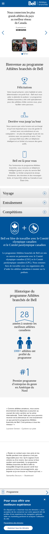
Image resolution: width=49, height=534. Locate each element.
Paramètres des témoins (13, 523)
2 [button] (24, 54)
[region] (24, 514)
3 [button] (27, 54)
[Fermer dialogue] (44, 499)
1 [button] (22, 54)
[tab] (24, 193)
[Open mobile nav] (3, 3)
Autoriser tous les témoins (18, 528)
